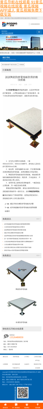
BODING (7, 32)
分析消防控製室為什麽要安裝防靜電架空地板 (17, 247)
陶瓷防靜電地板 (21, 289)
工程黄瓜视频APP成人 (37, 358)
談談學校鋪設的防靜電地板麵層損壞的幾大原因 (18, 235)
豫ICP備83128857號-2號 (24, 379)
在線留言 (26, 364)
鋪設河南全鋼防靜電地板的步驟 (22, 204)
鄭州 (14, 384)
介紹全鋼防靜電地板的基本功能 (13, 244)
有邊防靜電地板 (21, 322)
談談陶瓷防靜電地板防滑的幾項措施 (15, 230)
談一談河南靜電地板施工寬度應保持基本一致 (17, 238)
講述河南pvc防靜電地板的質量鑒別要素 (16, 250)
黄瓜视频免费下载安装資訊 (9, 64)
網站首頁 (5, 356)
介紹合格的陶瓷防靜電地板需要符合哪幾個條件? (19, 241)
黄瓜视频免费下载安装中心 (25, 53)
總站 (10, 384)
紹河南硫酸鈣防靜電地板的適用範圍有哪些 (17, 224)
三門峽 (25, 384)
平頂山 (21, 384)
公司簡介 (26, 356)
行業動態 (21, 64)
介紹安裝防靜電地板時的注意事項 (14, 227)
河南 (17, 384)
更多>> (38, 219)
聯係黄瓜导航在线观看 (37, 366)
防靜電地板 (13, 90)
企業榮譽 (5, 364)
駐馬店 (30, 384)
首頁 (13, 53)
